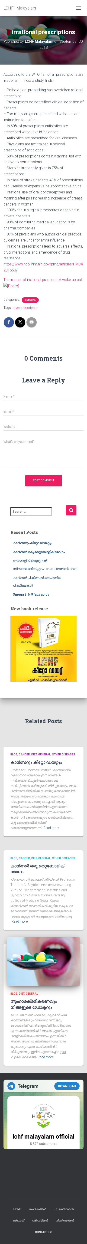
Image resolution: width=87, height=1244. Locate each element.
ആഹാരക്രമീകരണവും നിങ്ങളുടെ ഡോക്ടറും (33, 1004)
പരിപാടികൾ (40, 1220)
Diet (34, 754)
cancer (24, 754)
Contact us (43, 1232)
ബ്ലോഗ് (18, 1220)
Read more (51, 828)
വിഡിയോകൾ (65, 1220)
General (30, 300)
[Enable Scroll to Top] (78, 1235)
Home (17, 1209)
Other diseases (63, 754)
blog (13, 754)
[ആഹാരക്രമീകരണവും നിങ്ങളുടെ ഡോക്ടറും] (43, 961)
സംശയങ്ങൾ (37, 1209)
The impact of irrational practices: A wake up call (42, 280)
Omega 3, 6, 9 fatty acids (31, 594)
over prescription (25, 308)
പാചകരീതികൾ (64, 1209)
